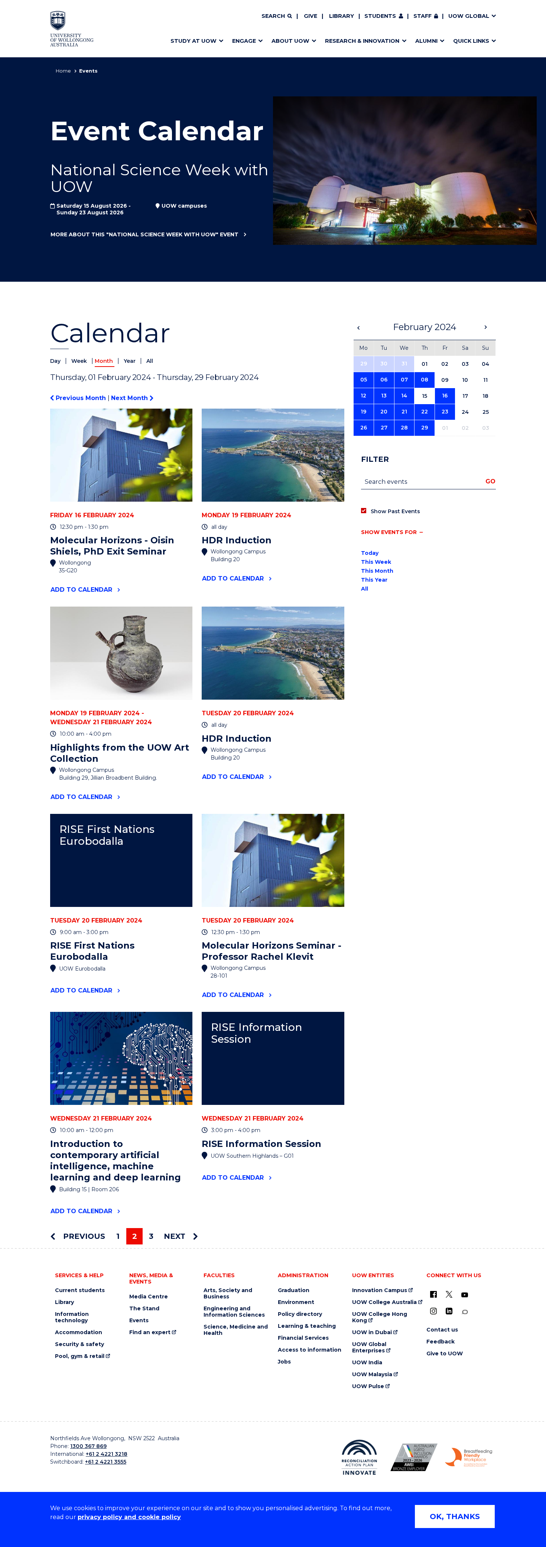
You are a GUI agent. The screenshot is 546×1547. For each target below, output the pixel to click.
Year (130, 361)
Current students (80, 1290)
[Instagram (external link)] (433, 1311)
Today (369, 553)
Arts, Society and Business (228, 1293)
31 (404, 363)
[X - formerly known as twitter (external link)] (449, 1294)
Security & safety (79, 1344)
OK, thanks (455, 1516)
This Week (376, 562)
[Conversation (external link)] (465, 1312)
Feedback (440, 1342)
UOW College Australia (384, 1302)
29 (363, 363)
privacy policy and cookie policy (129, 1517)
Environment (296, 1302)
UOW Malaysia (372, 1374)
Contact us (442, 1330)
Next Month (130, 398)
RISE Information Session (256, 1033)
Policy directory (300, 1314)
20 (383, 411)
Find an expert (149, 1332)
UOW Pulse (368, 1386)
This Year (374, 579)
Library (341, 16)
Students (380, 16)
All (149, 361)
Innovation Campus (379, 1290)
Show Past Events (395, 511)
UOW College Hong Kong (379, 1317)
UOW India (367, 1362)
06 (383, 379)
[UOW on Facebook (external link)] (433, 1294)
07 (404, 379)
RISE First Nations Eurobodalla (107, 835)
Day (56, 361)
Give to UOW (444, 1354)
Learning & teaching (307, 1326)
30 (383, 363)
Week (79, 361)
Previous (83, 1236)
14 (404, 395)
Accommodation (78, 1332)
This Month (377, 571)
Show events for (389, 532)
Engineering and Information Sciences (234, 1311)
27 (384, 427)
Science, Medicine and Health (236, 1330)
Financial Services (303, 1338)
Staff (422, 16)
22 (424, 411)
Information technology (72, 1317)
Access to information (309, 1350)
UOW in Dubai (372, 1332)
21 (404, 411)
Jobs (284, 1362)
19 (363, 411)
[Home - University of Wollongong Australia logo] (72, 29)
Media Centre (148, 1297)
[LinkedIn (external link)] (449, 1311)
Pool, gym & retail (79, 1356)
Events (139, 1320)
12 (363, 395)
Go (490, 481)
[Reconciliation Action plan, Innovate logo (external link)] (359, 1457)
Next (176, 1236)
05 (363, 379)
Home (63, 71)
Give (310, 16)
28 (404, 427)
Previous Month (81, 398)
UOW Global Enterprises (369, 1347)
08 (424, 379)
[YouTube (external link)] (465, 1295)
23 (445, 411)
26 (363, 427)
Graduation (293, 1290)
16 (445, 395)
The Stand (144, 1308)
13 (384, 395)
